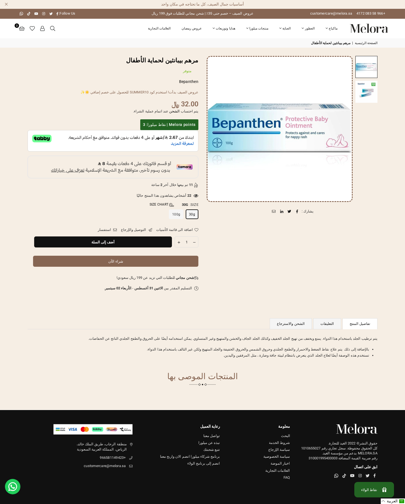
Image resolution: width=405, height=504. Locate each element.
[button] (22, 28)
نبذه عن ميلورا (209, 443)
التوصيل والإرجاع (134, 230)
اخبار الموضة (280, 463)
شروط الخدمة (279, 443)
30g (192, 214)
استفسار (105, 230)
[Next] (214, 129)
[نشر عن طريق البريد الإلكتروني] (274, 211)
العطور (310, 28)
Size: (174, 205)
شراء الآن (115, 261)
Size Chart (159, 204)
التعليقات (327, 323)
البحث (285, 436)
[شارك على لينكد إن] (282, 211)
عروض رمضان (192, 28)
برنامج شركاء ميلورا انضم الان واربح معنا (190, 456)
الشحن (174, 111)
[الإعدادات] (43, 28)
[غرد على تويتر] (289, 211)
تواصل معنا (211, 436)
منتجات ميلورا (258, 28)
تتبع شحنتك (211, 450)
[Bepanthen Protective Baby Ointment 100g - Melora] (366, 67)
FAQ (287, 477)
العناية (286, 28)
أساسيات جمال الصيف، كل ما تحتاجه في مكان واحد (202, 4)
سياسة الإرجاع (279, 450)
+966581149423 (113, 458)
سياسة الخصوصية (276, 456)
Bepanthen (188, 81)
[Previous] (345, 129)
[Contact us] (12, 486)
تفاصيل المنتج (360, 323)
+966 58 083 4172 (371, 13)
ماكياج (333, 28)
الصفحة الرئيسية (366, 43)
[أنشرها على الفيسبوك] (297, 211)
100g (176, 214)
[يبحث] (53, 28)
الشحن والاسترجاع (290, 323)
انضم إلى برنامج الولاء (203, 463)
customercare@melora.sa (331, 13)
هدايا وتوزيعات (225, 28)
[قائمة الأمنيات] (32, 28)
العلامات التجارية (159, 28)
